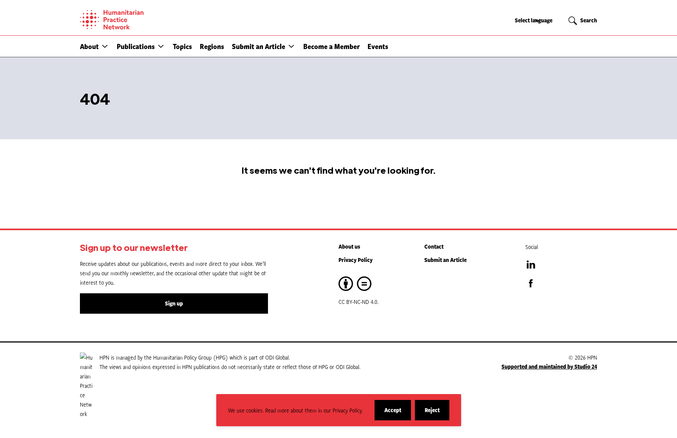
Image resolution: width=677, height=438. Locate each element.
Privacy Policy (355, 260)
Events (377, 46)
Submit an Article (258, 46)
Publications (136, 46)
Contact (433, 246)
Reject (437, 413)
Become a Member (331, 46)
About (89, 46)
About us (349, 246)
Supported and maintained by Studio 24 (549, 366)
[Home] (138, 19)
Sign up (174, 303)
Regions (212, 46)
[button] (105, 46)
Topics (182, 46)
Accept (397, 413)
